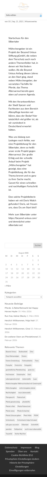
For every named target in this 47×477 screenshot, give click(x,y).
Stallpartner (18, 429)
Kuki (29, 374)
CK (9, 22)
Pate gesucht (10, 397)
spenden (9, 429)
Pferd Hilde (27, 415)
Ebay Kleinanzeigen (12, 356)
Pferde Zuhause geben (13, 415)
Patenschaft (21, 397)
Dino (31, 351)
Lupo (35, 379)
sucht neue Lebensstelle (33, 429)
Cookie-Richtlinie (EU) (22, 455)
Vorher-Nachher (20, 434)
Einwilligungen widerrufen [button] (22, 470)
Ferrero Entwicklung (12, 361)
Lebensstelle (26, 379)
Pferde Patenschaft (23, 406)
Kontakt (34, 451)
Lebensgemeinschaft (13, 379)
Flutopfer (9, 365)
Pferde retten (10, 411)
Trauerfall (9, 434)
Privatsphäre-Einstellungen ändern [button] (22, 459)
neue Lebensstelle (24, 392)
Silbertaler (25, 425)
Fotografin (27, 365)
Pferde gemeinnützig (13, 402)
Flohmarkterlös (27, 361)
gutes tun (31, 370)
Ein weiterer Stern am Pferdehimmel (21, 337)
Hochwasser (10, 374)
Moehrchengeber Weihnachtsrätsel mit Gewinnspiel (23, 383)
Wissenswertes (31, 22)
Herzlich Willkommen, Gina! (17, 329)
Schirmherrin (10, 420)
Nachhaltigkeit (11, 392)
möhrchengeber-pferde (27, 388)
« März (8, 286)
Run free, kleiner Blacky (15, 316)
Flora (37, 361)
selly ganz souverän (12, 425)
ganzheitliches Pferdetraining (15, 370)
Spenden (10, 451)
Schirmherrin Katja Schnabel (27, 420)
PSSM (36, 415)
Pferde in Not (10, 406)
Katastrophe (21, 374)
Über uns (22, 451)
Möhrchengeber (11, 388)
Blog (37, 448)
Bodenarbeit (23, 351)
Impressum (26, 448)
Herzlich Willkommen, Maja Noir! (20, 321)
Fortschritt (18, 365)
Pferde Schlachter (23, 411)
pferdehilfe (26, 402)
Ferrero (24, 356)
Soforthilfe (34, 425)
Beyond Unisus (11, 351)
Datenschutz (11, 448)
